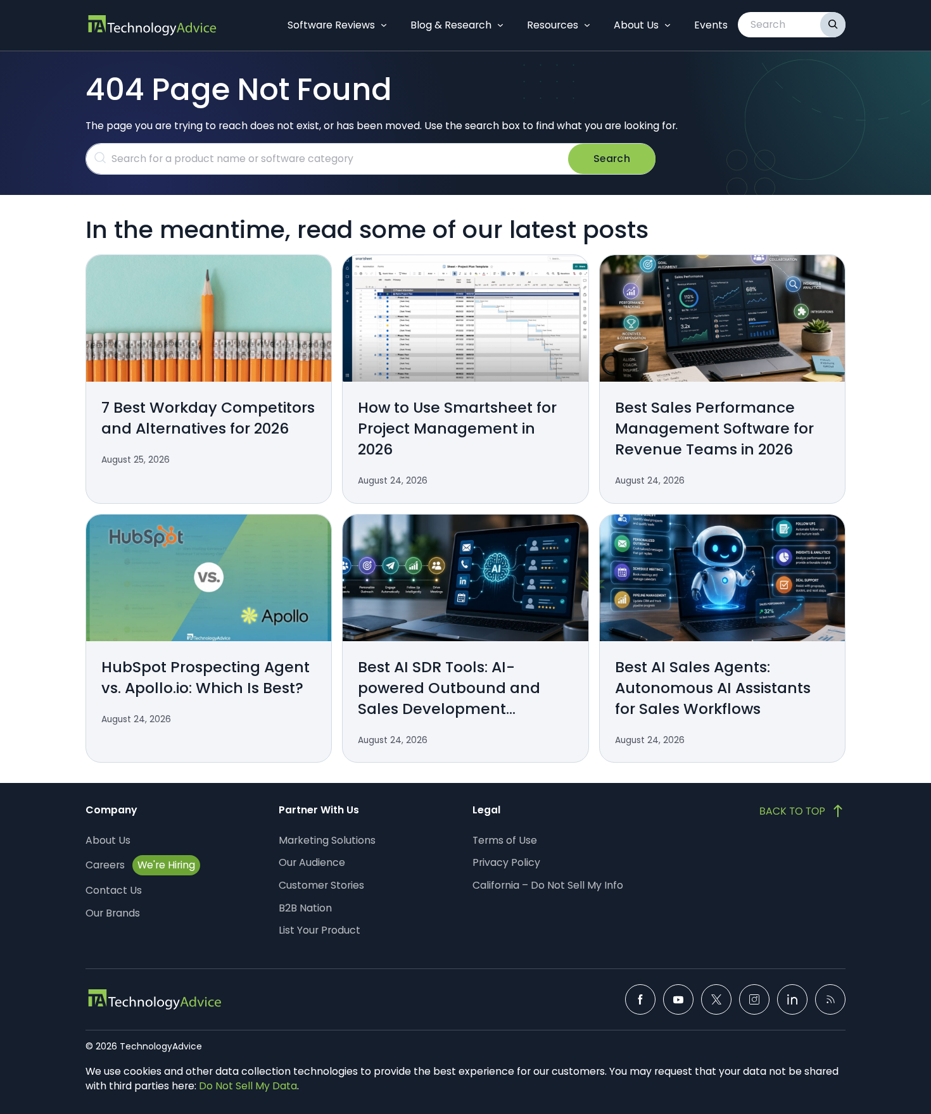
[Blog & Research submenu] (500, 25)
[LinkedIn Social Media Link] (792, 999)
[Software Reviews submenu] (383, 25)
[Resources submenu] (587, 25)
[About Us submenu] (667, 25)
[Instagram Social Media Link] (754, 999)
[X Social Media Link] (716, 999)
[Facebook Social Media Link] (640, 999)
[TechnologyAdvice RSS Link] (830, 999)
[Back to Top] (802, 810)
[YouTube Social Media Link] (678, 999)
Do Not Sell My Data (248, 1086)
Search (611, 158)
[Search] (833, 24)
